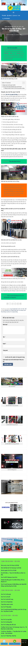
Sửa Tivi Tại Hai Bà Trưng (7, 599)
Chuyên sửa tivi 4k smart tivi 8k (9, 85)
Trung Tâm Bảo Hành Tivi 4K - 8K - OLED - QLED (13, 26)
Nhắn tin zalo (4, 643)
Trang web (5, 350)
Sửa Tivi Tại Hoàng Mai (6, 622)
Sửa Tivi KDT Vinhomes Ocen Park (9, 577)
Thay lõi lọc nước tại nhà (7, 604)
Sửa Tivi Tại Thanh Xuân (6, 602)
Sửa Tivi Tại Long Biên (6, 619)
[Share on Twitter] (12, 304)
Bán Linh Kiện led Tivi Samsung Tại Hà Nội (11, 568)
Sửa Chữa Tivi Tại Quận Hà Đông (12, 311)
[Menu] (13, 12)
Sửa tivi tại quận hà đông (12, 94)
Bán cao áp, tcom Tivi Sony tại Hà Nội (10, 565)
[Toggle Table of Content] (22, 83)
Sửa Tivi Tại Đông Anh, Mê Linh (8, 624)
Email (4, 343)
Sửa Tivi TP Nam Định (6, 607)
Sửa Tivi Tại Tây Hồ (5, 597)
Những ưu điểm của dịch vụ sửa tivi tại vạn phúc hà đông (14, 88)
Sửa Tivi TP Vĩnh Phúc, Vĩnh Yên (8, 636)
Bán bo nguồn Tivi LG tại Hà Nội (8, 570)
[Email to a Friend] (15, 304)
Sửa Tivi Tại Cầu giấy (6, 594)
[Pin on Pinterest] (18, 304)
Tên (4, 337)
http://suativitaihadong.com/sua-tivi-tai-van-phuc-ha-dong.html (14, 296)
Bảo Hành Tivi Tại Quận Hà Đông (10, 310)
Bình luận (5, 324)
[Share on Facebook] (10, 304)
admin (20, 34)
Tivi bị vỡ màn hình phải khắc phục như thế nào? (12, 86)
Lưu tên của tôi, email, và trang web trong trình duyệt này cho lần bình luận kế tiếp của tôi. (14, 359)
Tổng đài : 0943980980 (15, 643)
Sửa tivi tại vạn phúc (12, 48)
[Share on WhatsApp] (7, 304)
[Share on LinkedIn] (20, 304)
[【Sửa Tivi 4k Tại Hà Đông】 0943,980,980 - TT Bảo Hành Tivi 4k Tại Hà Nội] (14, 8)
